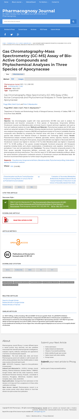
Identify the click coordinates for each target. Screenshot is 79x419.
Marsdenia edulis (43, 160)
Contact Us (55, 2)
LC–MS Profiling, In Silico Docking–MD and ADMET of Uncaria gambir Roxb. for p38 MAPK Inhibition (34, 316)
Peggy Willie (7, 104)
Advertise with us (36, 416)
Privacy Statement (48, 416)
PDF (12, 166)
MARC (30, 270)
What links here (18, 74)
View (8, 74)
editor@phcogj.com (39, 411)
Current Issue (22, 29)
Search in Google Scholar (10, 300)
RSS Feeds (43, 29)
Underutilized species (67, 282)
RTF (52, 270)
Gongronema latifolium (30, 160)
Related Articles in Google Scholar (13, 302)
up (39, 176)
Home (6, 2)
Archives (33, 29)
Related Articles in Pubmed (11, 304)
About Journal (16, 2)
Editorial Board (31, 2)
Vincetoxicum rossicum (17, 162)
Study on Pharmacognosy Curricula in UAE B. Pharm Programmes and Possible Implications (32, 321)
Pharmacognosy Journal (28, 10)
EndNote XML (19, 270)
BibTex (20, 187)
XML (32, 187)
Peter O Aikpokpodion (30, 104)
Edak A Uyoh (16, 104)
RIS (41, 270)
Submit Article (55, 29)
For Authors (43, 2)
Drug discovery (17, 160)
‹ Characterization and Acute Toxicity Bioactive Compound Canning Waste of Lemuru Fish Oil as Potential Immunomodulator (18, 179)
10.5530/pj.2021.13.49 (15, 86)
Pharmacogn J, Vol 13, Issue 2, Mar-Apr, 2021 (19, 43)
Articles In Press (9, 29)
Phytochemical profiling (57, 160)
